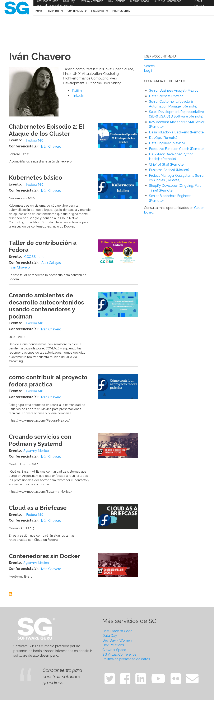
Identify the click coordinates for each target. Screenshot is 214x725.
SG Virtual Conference (119, 654)
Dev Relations (113, 645)
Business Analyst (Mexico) (169, 170)
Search (149, 66)
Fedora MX (34, 140)
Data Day (109, 636)
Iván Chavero (51, 146)
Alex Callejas (51, 263)
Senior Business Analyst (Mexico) (174, 90)
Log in (149, 71)
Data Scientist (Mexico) (167, 96)
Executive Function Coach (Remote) (177, 149)
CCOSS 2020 (34, 257)
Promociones (121, 11)
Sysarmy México (36, 451)
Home (39, 11)
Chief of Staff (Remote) (167, 164)
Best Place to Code (117, 631)
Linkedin (77, 96)
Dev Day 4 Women (117, 640)
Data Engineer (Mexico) (167, 143)
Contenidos (74, 12)
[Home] (16, 8)
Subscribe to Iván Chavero (10, 594)
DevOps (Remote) (163, 138)
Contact (199, 5)
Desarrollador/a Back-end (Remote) (177, 132)
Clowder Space (114, 650)
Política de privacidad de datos (54, 5)
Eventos (53, 12)
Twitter (76, 91)
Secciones (96, 12)
